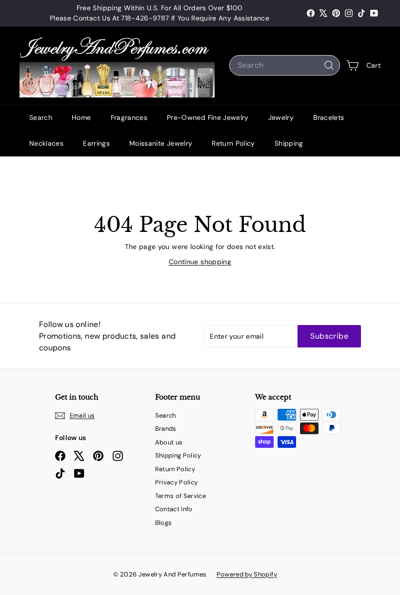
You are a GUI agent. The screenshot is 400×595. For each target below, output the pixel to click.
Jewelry (281, 117)
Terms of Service (180, 496)
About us (169, 442)
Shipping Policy (178, 455)
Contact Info (174, 509)
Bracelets (328, 117)
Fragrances (129, 117)
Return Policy (233, 143)
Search (40, 117)
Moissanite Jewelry (160, 143)
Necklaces (46, 143)
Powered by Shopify (247, 574)
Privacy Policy (176, 482)
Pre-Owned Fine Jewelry (208, 117)
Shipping (289, 143)
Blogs (163, 522)
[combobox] (284, 65)
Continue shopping (200, 261)
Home (81, 117)
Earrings (96, 143)
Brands (166, 428)
